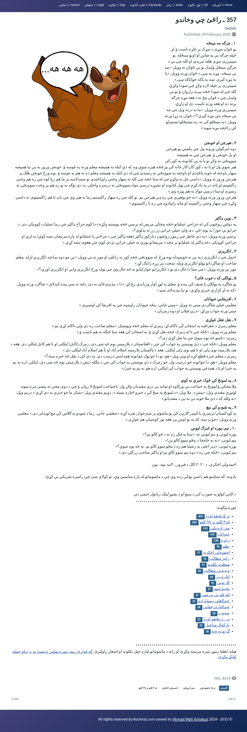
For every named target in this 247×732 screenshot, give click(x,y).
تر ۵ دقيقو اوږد (217, 516)
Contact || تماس (69, 5)
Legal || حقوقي (94, 5)
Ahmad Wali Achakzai (190, 720)
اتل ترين (223, 577)
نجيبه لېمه (222, 589)
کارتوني (223, 583)
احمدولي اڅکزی (216, 553)
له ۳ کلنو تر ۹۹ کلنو (214, 522)
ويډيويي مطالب (217, 571)
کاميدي (224, 688)
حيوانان (223, 534)
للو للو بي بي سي (215, 595)
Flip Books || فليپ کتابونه (145, 5)
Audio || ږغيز (174, 5)
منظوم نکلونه (219, 565)
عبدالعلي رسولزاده (214, 601)
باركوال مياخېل (217, 625)
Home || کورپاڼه (222, 5)
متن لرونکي (220, 528)
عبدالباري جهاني (216, 607)
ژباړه (225, 540)
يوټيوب (224, 613)
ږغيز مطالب (219, 559)
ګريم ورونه (221, 631)
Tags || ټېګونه (116, 5)
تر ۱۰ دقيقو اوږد (216, 619)
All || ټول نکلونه (198, 5)
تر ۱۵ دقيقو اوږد (207, 688)
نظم (226, 547)
